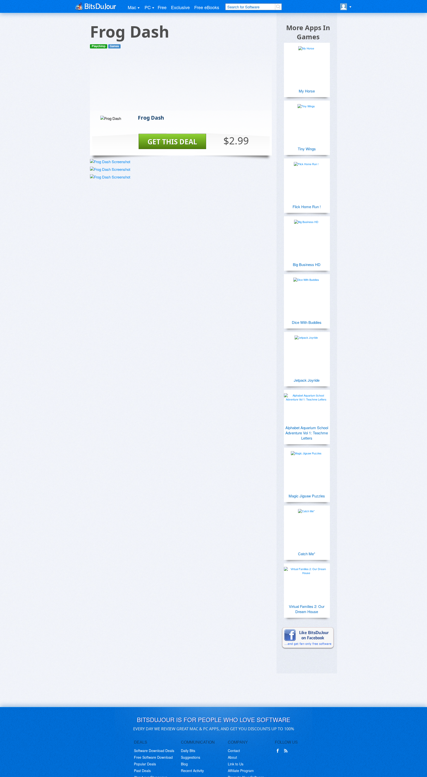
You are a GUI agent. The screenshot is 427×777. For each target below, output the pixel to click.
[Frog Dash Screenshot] (110, 161)
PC (148, 7)
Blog (184, 763)
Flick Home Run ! (307, 206)
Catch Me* (306, 553)
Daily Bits (188, 750)
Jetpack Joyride (307, 380)
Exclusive (180, 7)
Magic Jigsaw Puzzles (307, 495)
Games (114, 46)
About (232, 757)
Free (162, 7)
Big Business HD (306, 264)
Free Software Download (153, 757)
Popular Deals (145, 763)
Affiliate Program (241, 770)
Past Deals (142, 770)
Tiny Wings (307, 148)
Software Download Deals (154, 750)
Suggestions (190, 757)
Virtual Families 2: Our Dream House (306, 609)
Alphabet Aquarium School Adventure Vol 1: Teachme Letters (306, 433)
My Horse (307, 90)
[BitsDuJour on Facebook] (279, 751)
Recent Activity (192, 770)
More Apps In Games (308, 32)
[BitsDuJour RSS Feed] (287, 751)
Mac (132, 7)
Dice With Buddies (306, 322)
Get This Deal (172, 141)
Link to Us (235, 763)
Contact (234, 750)
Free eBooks (206, 7)
